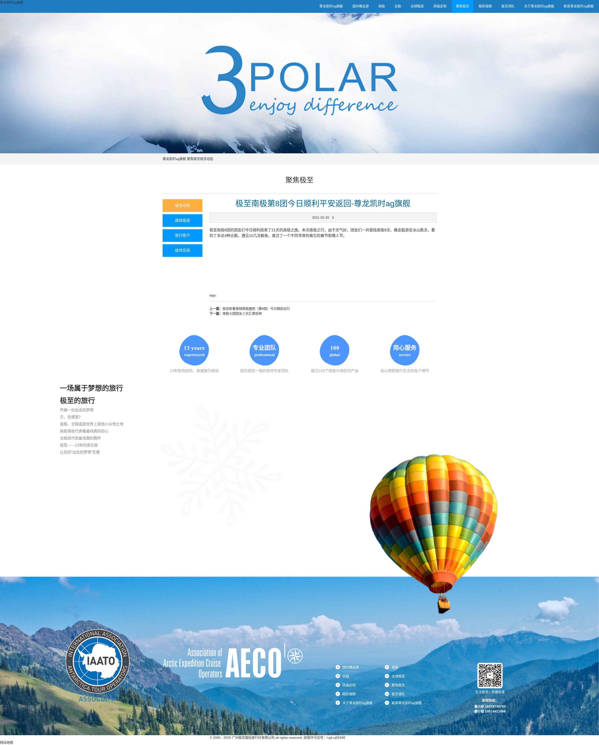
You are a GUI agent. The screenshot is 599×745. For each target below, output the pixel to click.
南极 (381, 6)
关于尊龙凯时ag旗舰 (539, 6)
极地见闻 (182, 250)
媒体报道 (182, 220)
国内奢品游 (360, 6)
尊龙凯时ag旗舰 (11, 2)
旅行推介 (182, 235)
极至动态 (206, 159)
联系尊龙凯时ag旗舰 (579, 6)
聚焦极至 (462, 6)
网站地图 (6, 742)
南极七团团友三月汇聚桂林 (242, 313)
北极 (397, 6)
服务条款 (201, 737)
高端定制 (439, 6)
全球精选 (417, 6)
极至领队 (508, 6)
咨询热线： (490, 700)
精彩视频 (485, 6)
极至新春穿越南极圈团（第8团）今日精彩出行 (256, 308)
